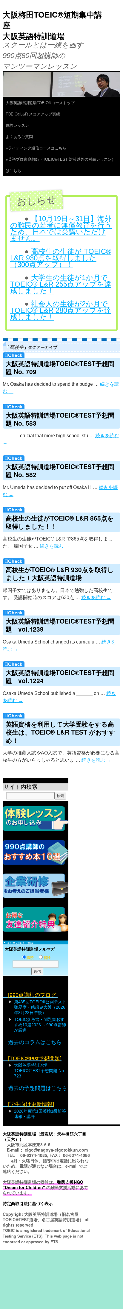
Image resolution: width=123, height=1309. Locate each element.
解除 (47, 958)
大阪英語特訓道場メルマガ (30, 949)
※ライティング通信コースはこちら (36, 148)
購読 (30, 958)
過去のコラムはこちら (35, 1042)
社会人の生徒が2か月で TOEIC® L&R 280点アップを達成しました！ (60, 310)
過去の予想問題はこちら (37, 1088)
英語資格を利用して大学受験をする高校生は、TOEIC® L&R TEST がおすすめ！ (60, 732)
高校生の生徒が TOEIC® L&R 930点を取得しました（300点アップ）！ (60, 257)
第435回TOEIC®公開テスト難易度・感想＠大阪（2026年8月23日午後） (40, 1007)
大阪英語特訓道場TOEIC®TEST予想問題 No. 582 (60, 470)
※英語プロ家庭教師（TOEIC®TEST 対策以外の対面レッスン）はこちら (61, 164)
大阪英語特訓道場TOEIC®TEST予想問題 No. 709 (60, 367)
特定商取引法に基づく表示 (28, 1203)
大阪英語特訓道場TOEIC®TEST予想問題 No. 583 (60, 418)
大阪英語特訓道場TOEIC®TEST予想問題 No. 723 (39, 1070)
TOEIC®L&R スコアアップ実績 (33, 114)
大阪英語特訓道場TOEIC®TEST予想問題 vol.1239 (60, 624)
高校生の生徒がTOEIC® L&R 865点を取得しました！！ (60, 521)
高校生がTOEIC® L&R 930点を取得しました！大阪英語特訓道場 (60, 573)
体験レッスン (19, 125)
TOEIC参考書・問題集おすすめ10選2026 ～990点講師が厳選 (40, 1024)
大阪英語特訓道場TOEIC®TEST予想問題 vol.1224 (60, 676)
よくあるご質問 (21, 136)
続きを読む (55, 546)
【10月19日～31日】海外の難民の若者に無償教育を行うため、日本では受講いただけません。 (61, 228)
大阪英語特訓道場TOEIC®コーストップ (40, 102)
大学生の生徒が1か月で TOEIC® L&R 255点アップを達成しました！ (60, 284)
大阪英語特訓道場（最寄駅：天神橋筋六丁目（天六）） (44, 1136)
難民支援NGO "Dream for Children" (43, 1184)
